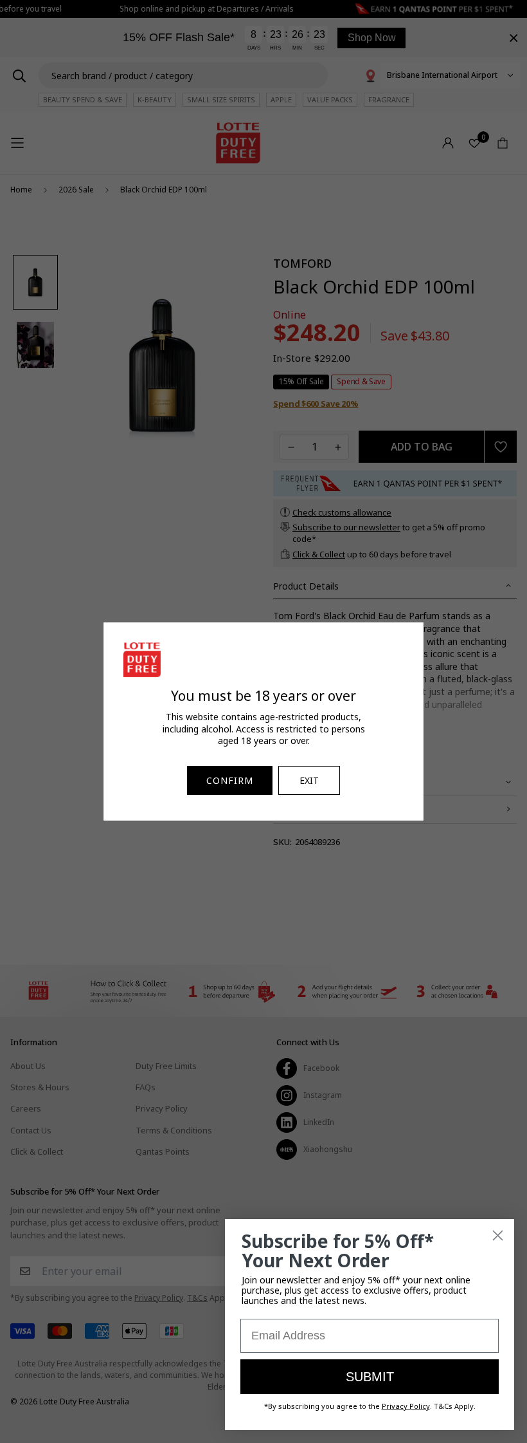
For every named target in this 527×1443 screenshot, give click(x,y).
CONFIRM (229, 780)
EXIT (309, 780)
